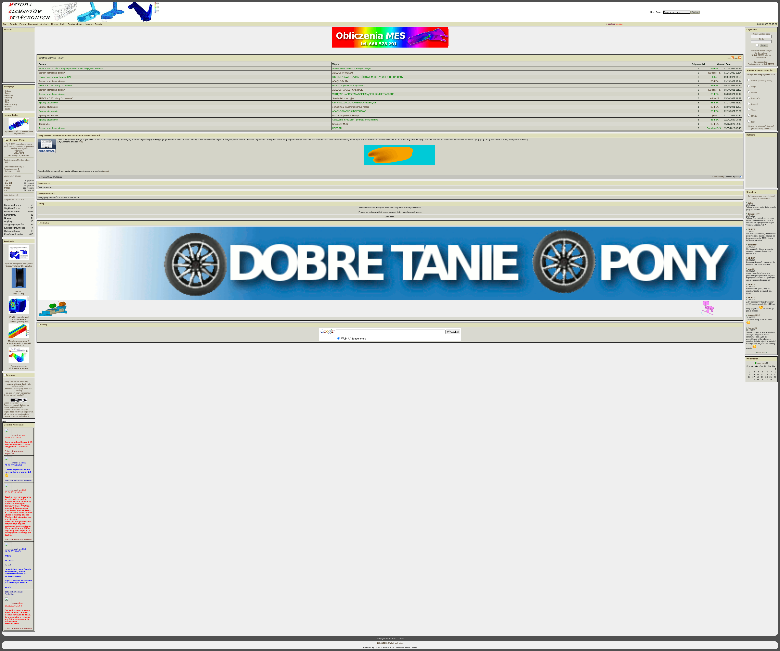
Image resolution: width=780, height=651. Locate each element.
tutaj (81, 142)
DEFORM (337, 128)
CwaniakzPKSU (714, 128)
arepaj (7, 188)
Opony (8, 388)
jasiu (714, 115)
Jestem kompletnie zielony (52, 73)
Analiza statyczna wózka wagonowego (351, 68)
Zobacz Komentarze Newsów (18, 481)
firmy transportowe (23, 393)
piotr (41, 177)
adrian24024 (19, 153)
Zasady (98, 24)
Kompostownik (18, 133)
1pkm (714, 77)
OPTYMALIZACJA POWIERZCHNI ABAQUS (354, 102)
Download (33, 24)
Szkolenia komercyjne (343, 98)
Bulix (750, 203)
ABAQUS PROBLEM (342, 73)
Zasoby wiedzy (75, 24)
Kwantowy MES (340, 124)
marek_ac (17, 435)
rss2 (736, 58)
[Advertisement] (18, 57)
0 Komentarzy (718, 177)
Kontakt (88, 24)
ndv (5, 190)
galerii (106, 171)
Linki (62, 24)
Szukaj (8, 109)
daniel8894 (752, 245)
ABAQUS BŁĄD (340, 81)
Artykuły (44, 24)
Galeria (13, 24)
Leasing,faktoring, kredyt (17, 384)
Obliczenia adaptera (18, 368)
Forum (23, 24)
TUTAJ (8, 565)
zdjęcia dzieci (9, 412)
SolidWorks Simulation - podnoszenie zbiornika (355, 119)
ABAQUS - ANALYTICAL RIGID (347, 90)
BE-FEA (714, 68)
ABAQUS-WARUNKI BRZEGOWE (349, 111)
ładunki (23, 405)
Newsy (54, 24)
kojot (6, 180)
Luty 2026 (761, 363)
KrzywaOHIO (754, 315)
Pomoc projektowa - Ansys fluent (348, 85)
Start (5, 24)
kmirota (7, 185)
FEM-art (8, 183)
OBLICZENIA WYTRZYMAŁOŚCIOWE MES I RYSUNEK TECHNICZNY (367, 77)
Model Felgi (18, 294)
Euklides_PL (714, 73)
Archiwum (761, 352)
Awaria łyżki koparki (19, 321)
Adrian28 (714, 98)
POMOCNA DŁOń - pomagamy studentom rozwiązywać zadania (71, 68)
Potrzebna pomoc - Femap (345, 115)
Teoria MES (44, 124)
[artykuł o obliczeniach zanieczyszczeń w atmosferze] (390, 155)
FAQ (7, 100)
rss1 (729, 58)
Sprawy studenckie (48, 102)
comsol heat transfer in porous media (350, 107)
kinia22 (751, 269)
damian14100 (753, 214)
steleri (15, 603)
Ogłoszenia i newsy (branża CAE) (55, 77)
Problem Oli (18, 345)
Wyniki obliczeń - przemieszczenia (19, 131)
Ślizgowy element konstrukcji (18, 266)
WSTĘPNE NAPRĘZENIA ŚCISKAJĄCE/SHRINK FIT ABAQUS (363, 94)
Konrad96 (752, 328)
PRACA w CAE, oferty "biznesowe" (56, 85)
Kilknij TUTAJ (758, 55)
